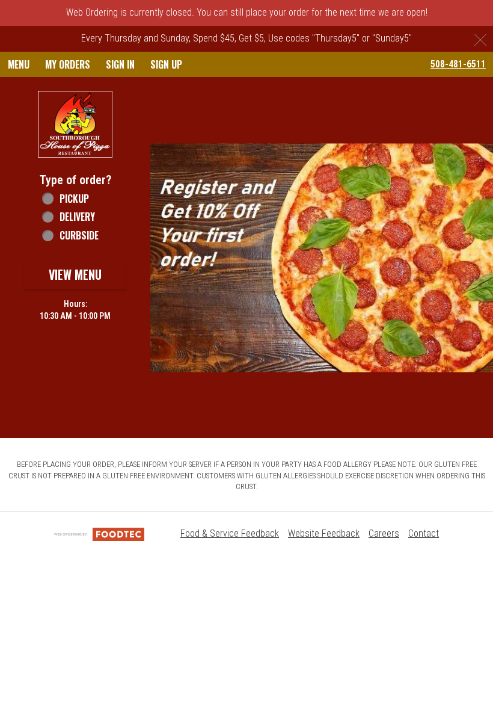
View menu (75, 274)
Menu (18, 64)
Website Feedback (324, 533)
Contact (423, 533)
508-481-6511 (458, 64)
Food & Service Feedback (229, 533)
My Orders (67, 64)
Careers (384, 533)
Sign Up (166, 64)
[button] (75, 124)
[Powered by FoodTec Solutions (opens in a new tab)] (99, 533)
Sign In (120, 64)
